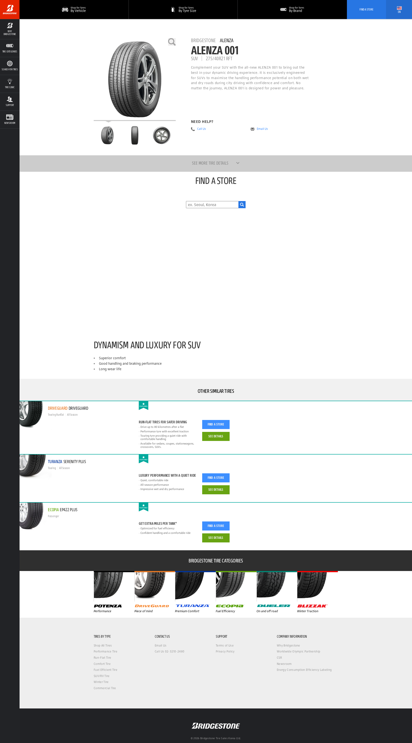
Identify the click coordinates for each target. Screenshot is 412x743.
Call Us (201, 129)
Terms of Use (225, 645)
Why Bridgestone (288, 645)
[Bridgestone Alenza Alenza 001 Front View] (134, 135)
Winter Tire (101, 682)
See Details (215, 436)
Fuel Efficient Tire (105, 670)
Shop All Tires (103, 645)
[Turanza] (195, 586)
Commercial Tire (105, 688)
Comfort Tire (102, 664)
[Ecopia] (236, 586)
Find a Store (216, 424)
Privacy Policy (225, 651)
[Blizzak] (317, 586)
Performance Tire (105, 651)
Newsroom (284, 664)
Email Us (262, 129)
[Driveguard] (154, 586)
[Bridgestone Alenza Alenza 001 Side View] (161, 135)
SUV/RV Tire (102, 676)
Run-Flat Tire (102, 657)
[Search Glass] (242, 204)
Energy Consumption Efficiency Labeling (304, 670)
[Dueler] (277, 586)
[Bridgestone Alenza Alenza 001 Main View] (107, 135)
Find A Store (366, 9)
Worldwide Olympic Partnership (298, 651)
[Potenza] (114, 586)
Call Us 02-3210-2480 (169, 651)
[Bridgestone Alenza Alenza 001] (135, 79)
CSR (279, 657)
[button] (10, 29)
